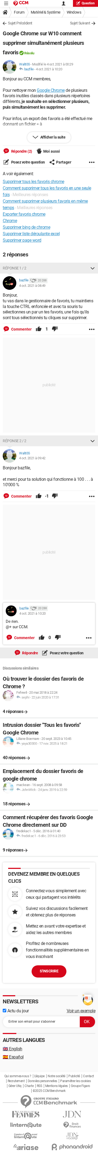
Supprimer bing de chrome (26, 227)
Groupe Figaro (80, 1086)
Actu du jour (17, 1010)
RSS (39, 1086)
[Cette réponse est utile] (38, 329)
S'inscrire (49, 971)
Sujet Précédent (20, 23)
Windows (74, 12)
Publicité (74, 1076)
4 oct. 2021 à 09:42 (32, 458)
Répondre (30, 653)
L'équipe (39, 1076)
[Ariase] (26, 1147)
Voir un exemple (81, 1010)
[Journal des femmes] (26, 1114)
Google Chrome (51, 90)
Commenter (21, 329)
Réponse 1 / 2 (14, 268)
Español (13, 1057)
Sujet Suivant (80, 23)
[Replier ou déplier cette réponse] (92, 268)
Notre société (56, 1076)
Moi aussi (51, 151)
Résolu (29, 53)
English (12, 1048)
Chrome (10, 220)
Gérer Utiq (15, 1086)
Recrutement (16, 1081)
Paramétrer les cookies (75, 1081)
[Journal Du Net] (72, 1114)
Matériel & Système (45, 12)
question (88, 3)
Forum (19, 12)
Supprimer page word (22, 240)
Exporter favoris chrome (24, 214)
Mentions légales (56, 1086)
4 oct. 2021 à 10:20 (49, 69)
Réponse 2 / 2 (14, 441)
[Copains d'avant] (26, 1136)
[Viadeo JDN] (72, 1136)
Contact (88, 1076)
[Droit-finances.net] (72, 1125)
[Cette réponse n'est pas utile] (54, 329)
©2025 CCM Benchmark (49, 1091)
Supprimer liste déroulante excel (31, 233)
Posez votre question (27, 162)
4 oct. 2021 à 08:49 (32, 286)
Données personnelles (42, 1081)
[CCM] (20, 3)
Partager (63, 162)
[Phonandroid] (72, 1146)
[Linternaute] (26, 1125)
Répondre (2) (21, 151)
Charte (28, 1086)
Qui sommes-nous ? (17, 1076)
